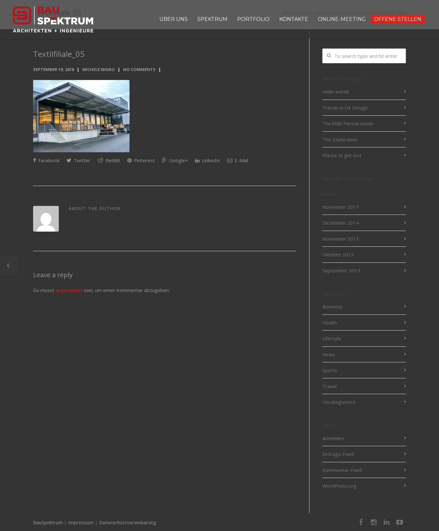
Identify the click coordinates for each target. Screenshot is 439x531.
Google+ (178, 160)
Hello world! (335, 91)
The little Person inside (347, 123)
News (328, 354)
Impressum (81, 522)
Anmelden (333, 438)
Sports (329, 370)
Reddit (112, 160)
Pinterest (144, 160)
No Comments (139, 69)
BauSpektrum (48, 522)
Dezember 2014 (340, 222)
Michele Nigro (98, 69)
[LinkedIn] (386, 522)
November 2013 (340, 238)
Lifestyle (331, 338)
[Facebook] (360, 522)
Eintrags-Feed (338, 454)
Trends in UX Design (345, 107)
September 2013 (341, 270)
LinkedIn (210, 160)
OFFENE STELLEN (397, 19)
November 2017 (340, 207)
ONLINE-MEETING (342, 19)
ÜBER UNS (173, 19)
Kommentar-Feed (342, 470)
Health (329, 322)
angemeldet (69, 290)
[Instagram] (373, 522)
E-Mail (240, 160)
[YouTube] (399, 522)
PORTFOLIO (253, 19)
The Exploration (339, 139)
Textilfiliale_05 (59, 54)
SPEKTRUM (212, 19)
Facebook (48, 160)
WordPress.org (339, 485)
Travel (329, 386)
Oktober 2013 (338, 254)
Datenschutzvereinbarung (127, 522)
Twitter (81, 160)
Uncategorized (338, 402)
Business (332, 306)
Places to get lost (342, 155)
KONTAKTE (293, 19)
